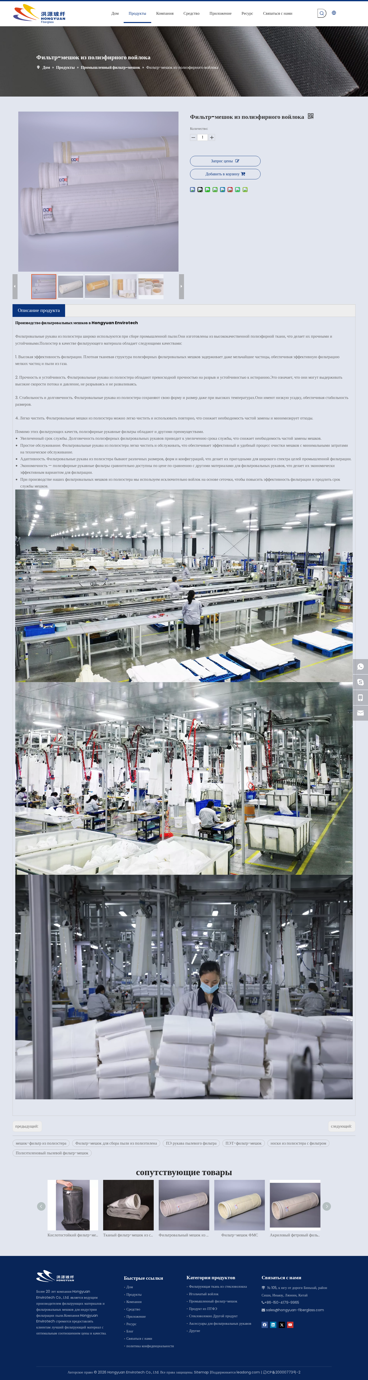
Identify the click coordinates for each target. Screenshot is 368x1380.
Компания (133, 1301)
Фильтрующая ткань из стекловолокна (218, 1286)
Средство (133, 1309)
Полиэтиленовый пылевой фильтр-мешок (52, 1153)
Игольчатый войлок (204, 1293)
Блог (129, 1331)
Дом (129, 1286)
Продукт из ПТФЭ (203, 1308)
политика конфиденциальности (150, 1345)
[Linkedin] (273, 1324)
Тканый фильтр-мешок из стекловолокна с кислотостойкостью (128, 1235)
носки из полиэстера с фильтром (298, 1143)
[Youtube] (290, 1324)
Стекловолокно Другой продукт (213, 1315)
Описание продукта (39, 310)
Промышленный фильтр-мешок (213, 1301)
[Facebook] (265, 1324)
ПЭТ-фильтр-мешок (244, 1143)
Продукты (133, 1294)
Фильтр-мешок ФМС (239, 1235)
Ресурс (131, 1323)
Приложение (136, 1316)
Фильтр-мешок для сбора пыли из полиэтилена (116, 1143)
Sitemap (201, 1372)
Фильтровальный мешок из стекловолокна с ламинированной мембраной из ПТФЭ (184, 1235)
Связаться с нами (139, 1338)
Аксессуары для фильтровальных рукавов (220, 1323)
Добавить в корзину (223, 174)
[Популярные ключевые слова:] (321, 13)
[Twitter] (282, 1324)
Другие (194, 1330)
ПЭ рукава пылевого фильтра (191, 1143)
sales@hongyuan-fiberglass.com (295, 1309)
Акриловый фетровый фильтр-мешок (295, 1235)
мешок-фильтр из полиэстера (41, 1143)
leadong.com (248, 1372)
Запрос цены (222, 161)
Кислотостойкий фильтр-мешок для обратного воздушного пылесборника (73, 1235)
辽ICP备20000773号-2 (281, 1372)
